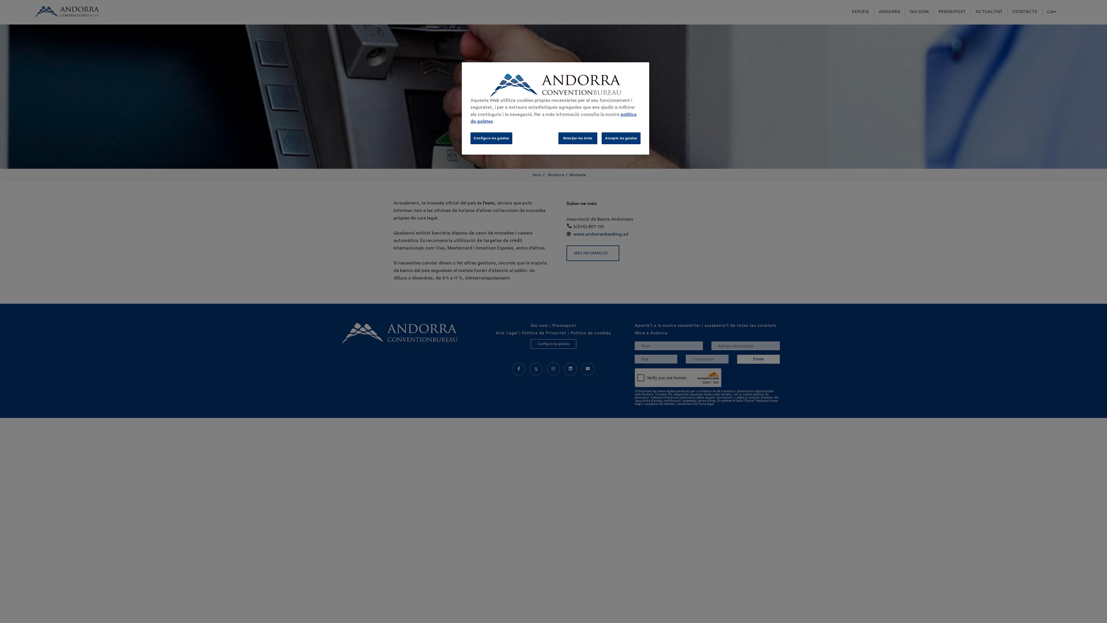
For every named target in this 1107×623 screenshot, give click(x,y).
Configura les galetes (491, 138)
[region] (555, 108)
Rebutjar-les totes (577, 138)
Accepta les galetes (621, 138)
